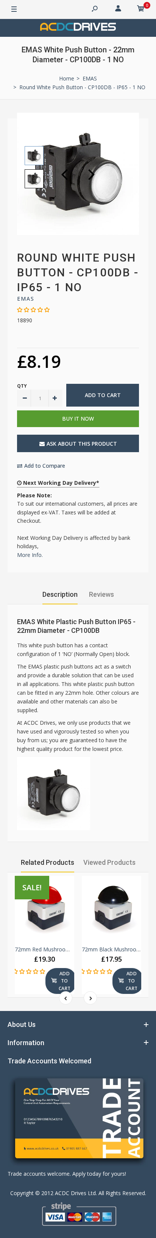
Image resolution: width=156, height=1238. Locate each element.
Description (60, 594)
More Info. (30, 554)
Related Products (47, 862)
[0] (141, 9)
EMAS (25, 298)
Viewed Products (109, 862)
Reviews (101, 594)
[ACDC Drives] (78, 28)
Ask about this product (82, 443)
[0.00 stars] (33, 309)
